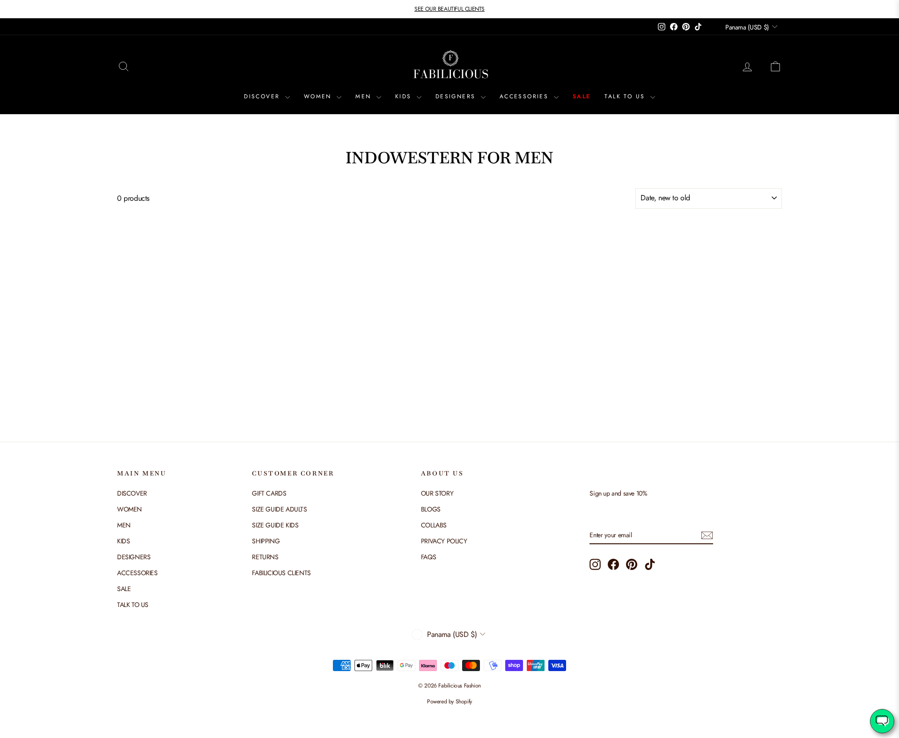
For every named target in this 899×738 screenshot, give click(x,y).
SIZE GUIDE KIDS (275, 525)
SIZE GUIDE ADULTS (279, 509)
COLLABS (434, 525)
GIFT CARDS (269, 493)
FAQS (428, 557)
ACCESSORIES (526, 96)
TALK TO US (626, 96)
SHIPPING (266, 541)
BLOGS (431, 509)
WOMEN (319, 96)
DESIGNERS (457, 96)
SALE (582, 96)
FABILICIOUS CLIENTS (281, 572)
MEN (364, 96)
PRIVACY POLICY (444, 541)
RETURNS (265, 557)
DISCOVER (263, 96)
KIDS (404, 96)
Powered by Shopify (449, 701)
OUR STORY (437, 493)
